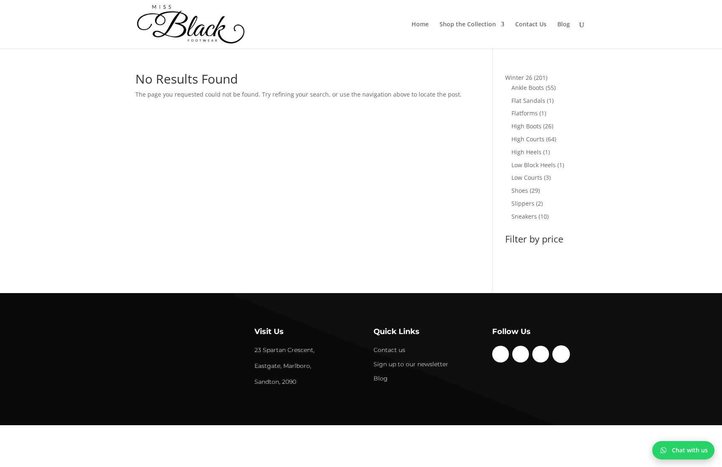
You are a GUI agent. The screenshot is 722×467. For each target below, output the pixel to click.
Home (420, 24)
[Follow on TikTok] (540, 354)
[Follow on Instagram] (520, 354)
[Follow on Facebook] (500, 354)
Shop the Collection (468, 24)
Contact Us (531, 24)
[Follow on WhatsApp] (561, 354)
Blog (563, 24)
